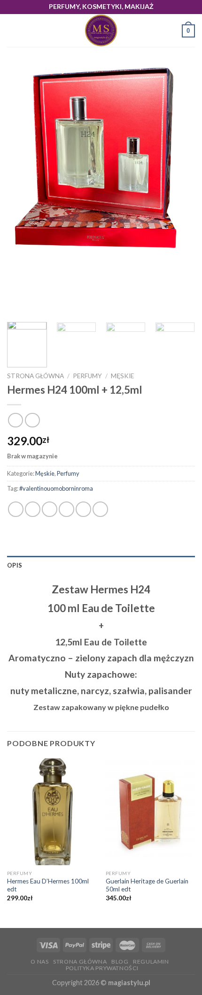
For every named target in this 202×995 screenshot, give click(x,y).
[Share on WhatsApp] (15, 509)
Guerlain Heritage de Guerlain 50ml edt (147, 885)
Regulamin (151, 961)
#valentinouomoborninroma (56, 488)
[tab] (101, 565)
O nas (39, 961)
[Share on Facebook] (32, 509)
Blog (119, 961)
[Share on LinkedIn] (100, 509)
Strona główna (35, 376)
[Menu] (12, 30)
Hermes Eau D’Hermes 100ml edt (48, 885)
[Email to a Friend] (66, 509)
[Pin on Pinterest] (83, 509)
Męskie (122, 376)
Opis (14, 565)
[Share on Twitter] (49, 509)
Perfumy (87, 376)
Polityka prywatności (102, 968)
